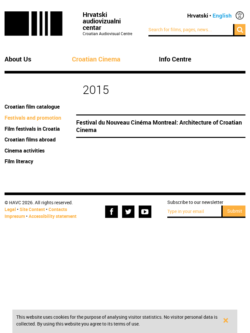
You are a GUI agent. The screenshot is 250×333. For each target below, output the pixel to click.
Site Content (32, 209)
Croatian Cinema (96, 59)
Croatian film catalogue (32, 106)
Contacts (58, 209)
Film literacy (19, 161)
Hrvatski (197, 15)
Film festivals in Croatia (32, 128)
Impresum (15, 216)
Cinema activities (25, 150)
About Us (18, 59)
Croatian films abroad (30, 139)
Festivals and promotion (33, 117)
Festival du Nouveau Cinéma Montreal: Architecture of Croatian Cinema (159, 126)
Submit (234, 211)
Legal (10, 209)
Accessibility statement (52, 216)
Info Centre (175, 59)
